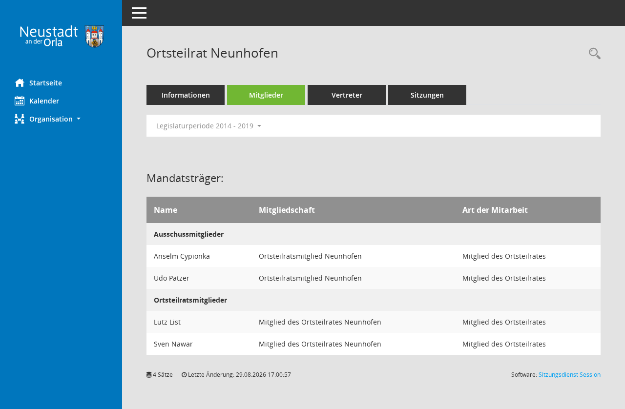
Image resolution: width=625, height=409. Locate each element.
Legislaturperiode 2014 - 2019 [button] (205, 125)
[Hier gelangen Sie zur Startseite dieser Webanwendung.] (61, 35)
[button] (61, 119)
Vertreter (347, 95)
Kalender (44, 100)
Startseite (45, 82)
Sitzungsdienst (570, 374)
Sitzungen (427, 95)
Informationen (186, 95)
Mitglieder (266, 95)
